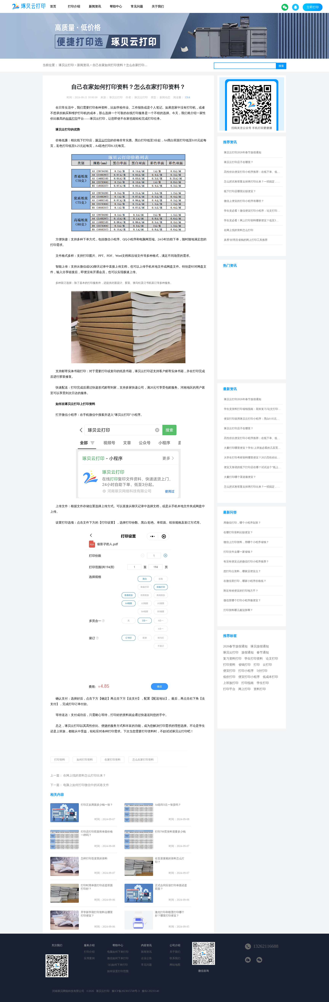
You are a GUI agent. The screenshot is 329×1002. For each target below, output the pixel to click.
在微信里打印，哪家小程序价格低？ (245, 581)
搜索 (281, 65)
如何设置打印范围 (118, 971)
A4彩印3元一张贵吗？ (168, 804)
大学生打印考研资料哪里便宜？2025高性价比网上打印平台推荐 (252, 457)
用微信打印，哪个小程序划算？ (242, 522)
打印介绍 (74, 6)
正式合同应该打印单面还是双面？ (171, 887)
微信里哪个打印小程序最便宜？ (242, 600)
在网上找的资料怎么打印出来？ (84, 775)
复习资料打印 (232, 658)
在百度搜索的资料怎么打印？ (169, 860)
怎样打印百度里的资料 (94, 858)
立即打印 (313, 7)
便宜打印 (229, 670)
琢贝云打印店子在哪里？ (238, 162)
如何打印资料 (85, 759)
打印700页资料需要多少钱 (170, 831)
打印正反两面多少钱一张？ (97, 804)
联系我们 (175, 958)
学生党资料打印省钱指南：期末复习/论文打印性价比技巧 (252, 409)
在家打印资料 (113, 759)
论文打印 (272, 658)
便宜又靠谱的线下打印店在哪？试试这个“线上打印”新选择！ (252, 467)
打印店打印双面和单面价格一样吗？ (97, 833)
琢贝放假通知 (260, 646)
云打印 (267, 664)
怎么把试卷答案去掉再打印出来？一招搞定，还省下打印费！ (252, 181)
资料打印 (260, 689)
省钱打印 (244, 664)
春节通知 (263, 652)
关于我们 (158, 6)
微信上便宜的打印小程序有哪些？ (244, 201)
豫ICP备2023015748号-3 (126, 991)
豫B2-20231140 (150, 991)
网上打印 (244, 689)
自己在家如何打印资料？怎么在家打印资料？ (123, 65)
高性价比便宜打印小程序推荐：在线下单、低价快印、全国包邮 (252, 171)
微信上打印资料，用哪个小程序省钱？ (246, 542)
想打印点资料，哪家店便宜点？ (242, 571)
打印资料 (59, 759)
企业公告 (146, 958)
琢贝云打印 (66, 65)
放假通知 (247, 652)
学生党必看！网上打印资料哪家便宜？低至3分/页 (252, 220)
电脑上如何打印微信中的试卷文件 (86, 785)
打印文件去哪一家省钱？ (238, 551)
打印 (257, 664)
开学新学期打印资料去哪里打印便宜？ (97, 914)
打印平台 (229, 689)
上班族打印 (230, 683)
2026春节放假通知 (235, 646)
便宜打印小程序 (249, 676)
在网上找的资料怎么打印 (238, 230)
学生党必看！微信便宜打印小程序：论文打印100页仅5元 (252, 210)
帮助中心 (116, 6)
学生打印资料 (253, 658)
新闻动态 (165, 97)
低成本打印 (270, 676)
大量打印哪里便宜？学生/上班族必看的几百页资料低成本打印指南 (252, 447)
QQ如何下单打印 (118, 964)
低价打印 (229, 676)
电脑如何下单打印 (118, 951)
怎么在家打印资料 (143, 759)
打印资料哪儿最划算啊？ (238, 610)
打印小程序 (246, 670)
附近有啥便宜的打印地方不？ (241, 590)
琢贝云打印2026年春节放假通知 (242, 152)
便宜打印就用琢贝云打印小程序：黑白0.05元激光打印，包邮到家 (252, 418)
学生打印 (263, 683)
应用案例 (89, 958)
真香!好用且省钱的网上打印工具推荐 (246, 239)
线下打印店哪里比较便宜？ (240, 191)
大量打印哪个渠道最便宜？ (240, 477)
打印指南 (247, 683)
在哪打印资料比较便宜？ (238, 532)
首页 (53, 6)
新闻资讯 (95, 6)
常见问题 (137, 6)
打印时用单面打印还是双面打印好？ (97, 887)
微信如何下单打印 (118, 958)
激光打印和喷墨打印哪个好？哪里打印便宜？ (169, 914)
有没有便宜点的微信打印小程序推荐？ (246, 561)
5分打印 (262, 670)
